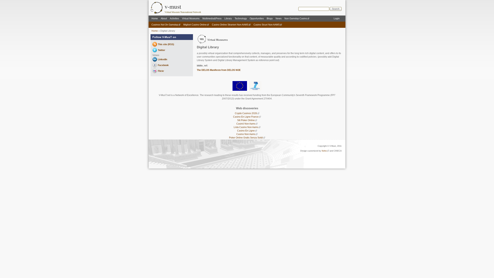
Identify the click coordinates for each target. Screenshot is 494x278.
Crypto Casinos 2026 (246, 113)
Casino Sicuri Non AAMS (267, 24)
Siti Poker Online (246, 120)
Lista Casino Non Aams (246, 127)
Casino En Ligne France (246, 116)
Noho (324, 151)
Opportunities (257, 18)
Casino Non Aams (245, 134)
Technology (241, 18)
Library (228, 18)
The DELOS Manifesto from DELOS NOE (219, 70)
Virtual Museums (191, 18)
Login (337, 18)
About (164, 18)
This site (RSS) (166, 44)
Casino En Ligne (246, 130)
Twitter (161, 50)
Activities (174, 18)
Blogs (270, 18)
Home (154, 18)
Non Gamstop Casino (295, 18)
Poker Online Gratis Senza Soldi (246, 137)
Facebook (163, 65)
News (279, 18)
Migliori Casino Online (195, 24)
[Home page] (157, 12)
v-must (173, 6)
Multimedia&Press (212, 18)
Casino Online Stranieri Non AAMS (230, 24)
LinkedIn (162, 59)
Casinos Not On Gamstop (164, 24)
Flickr (161, 71)
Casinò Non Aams (245, 123)
